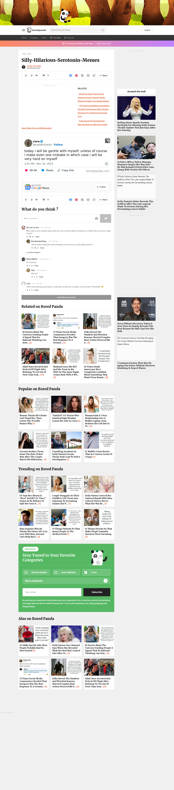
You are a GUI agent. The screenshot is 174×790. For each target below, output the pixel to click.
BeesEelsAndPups (38, 241)
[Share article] (107, 140)
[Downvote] (32, 75)
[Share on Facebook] (70, 75)
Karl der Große (32, 228)
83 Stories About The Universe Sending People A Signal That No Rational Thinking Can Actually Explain (93, 97)
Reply (37, 237)
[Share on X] (82, 75)
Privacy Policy (29, 606)
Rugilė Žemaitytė (34, 66)
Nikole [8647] (31, 259)
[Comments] (44, 75)
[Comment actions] (52, 227)
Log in (147, 30)
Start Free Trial (103, 43)
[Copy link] (94, 75)
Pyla (33, 270)
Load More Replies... (33, 252)
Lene (28, 283)
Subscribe (97, 592)
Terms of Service (96, 603)
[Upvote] (26, 75)
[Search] (102, 30)
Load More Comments (66, 297)
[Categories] (24, 30)
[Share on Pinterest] (76, 75)
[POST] (105, 218)
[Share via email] (88, 75)
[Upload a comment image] (96, 218)
